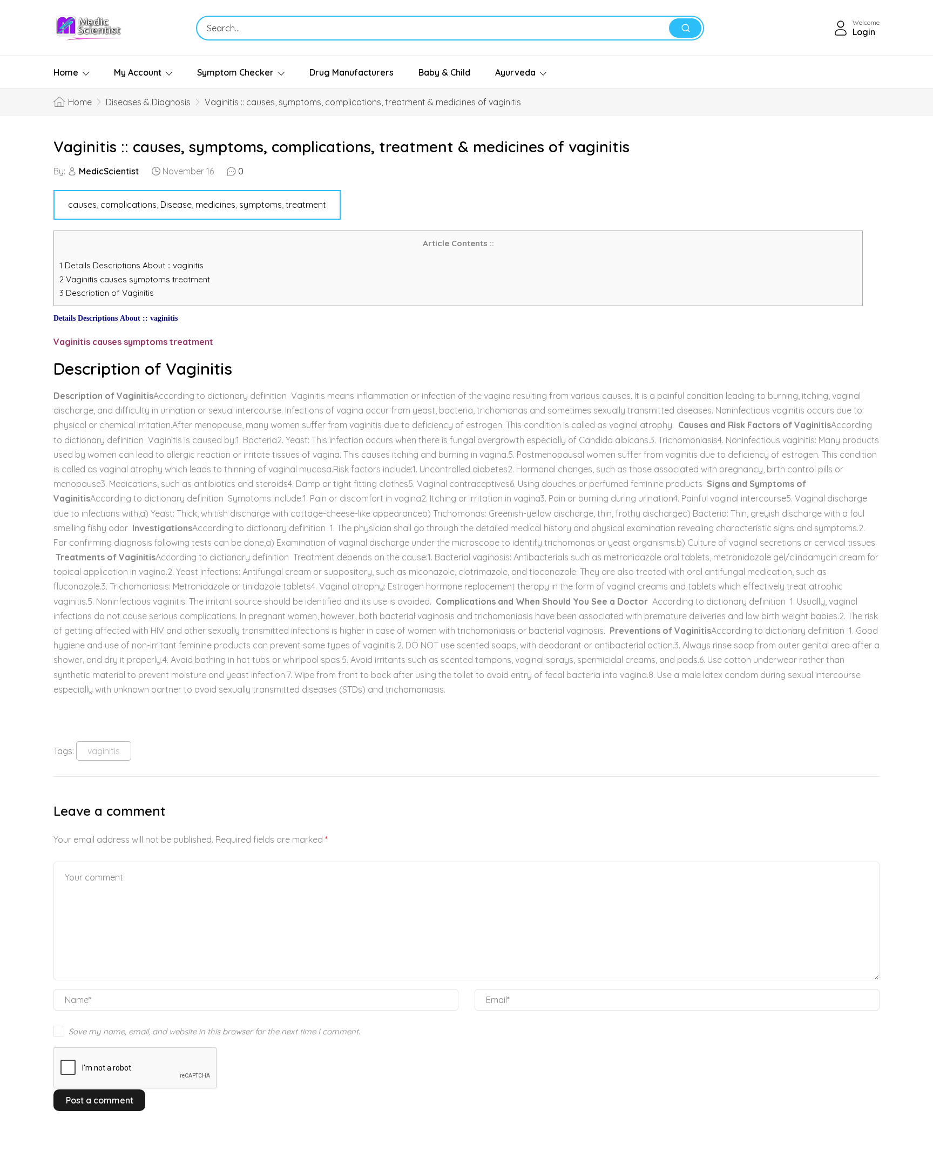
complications (128, 204)
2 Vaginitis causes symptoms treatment (135, 279)
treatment (306, 204)
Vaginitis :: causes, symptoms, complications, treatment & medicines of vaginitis (341, 146)
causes (82, 204)
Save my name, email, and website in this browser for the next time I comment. (214, 1031)
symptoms (260, 204)
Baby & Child (444, 72)
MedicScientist (109, 171)
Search (685, 28)
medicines (215, 204)
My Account (137, 72)
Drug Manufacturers (351, 72)
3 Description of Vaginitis (106, 293)
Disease (176, 204)
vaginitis (103, 751)
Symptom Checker (235, 72)
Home (65, 72)
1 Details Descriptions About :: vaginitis (131, 265)
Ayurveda (515, 72)
